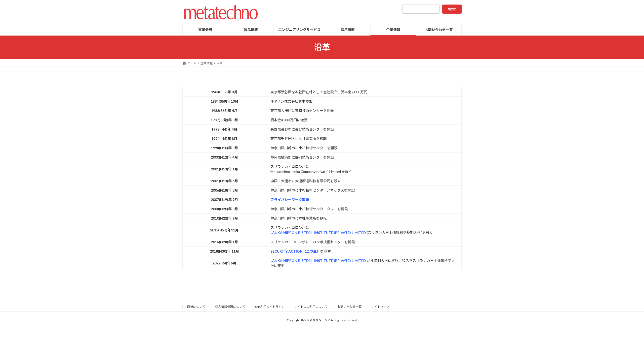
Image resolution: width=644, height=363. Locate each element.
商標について (196, 307)
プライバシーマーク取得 (289, 199)
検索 (452, 9)
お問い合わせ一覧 (349, 307)
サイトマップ (380, 307)
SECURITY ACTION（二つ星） (295, 251)
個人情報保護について (230, 307)
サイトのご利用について (311, 307)
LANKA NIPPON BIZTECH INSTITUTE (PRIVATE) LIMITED (318, 232)
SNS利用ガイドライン (270, 307)
